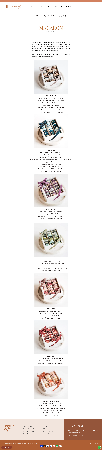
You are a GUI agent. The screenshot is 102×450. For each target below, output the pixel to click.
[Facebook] (90, 443)
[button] (37, 6)
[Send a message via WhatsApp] (99, 447)
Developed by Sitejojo (30, 443)
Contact (45, 426)
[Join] (97, 435)
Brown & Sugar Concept (12, 443)
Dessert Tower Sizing (29, 429)
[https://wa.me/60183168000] (98, 443)
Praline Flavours (27, 434)
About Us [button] (45, 424)
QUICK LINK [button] (26, 424)
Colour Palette (27, 426)
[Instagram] (95, 443)
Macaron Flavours (28, 431)
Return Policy (46, 434)
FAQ (44, 429)
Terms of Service (48, 431)
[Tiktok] (92, 443)
